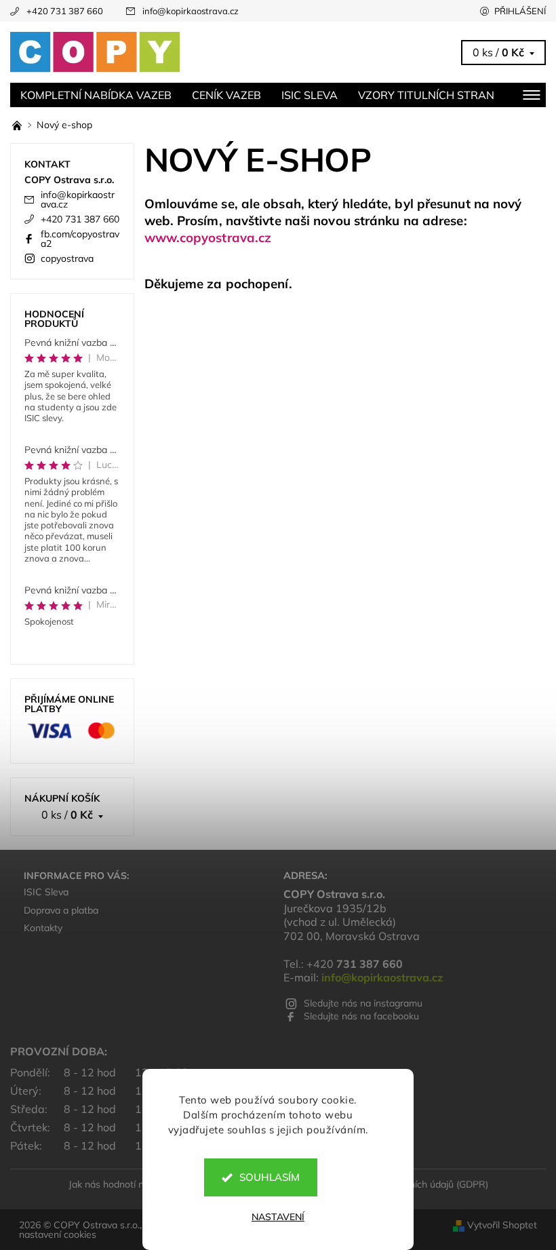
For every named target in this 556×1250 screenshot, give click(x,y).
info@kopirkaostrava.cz (190, 10)
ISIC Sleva (309, 95)
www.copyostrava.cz (208, 237)
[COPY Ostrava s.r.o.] (144, 52)
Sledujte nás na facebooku (361, 1016)
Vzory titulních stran (426, 95)
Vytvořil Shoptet (502, 1225)
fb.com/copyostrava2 (80, 239)
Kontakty (43, 928)
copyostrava (67, 258)
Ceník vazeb (226, 95)
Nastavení (278, 1217)
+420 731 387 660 (64, 10)
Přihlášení (520, 10)
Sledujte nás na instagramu (363, 1003)
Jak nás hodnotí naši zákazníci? (135, 1184)
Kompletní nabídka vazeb (96, 95)
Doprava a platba (61, 910)
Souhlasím (269, 1177)
